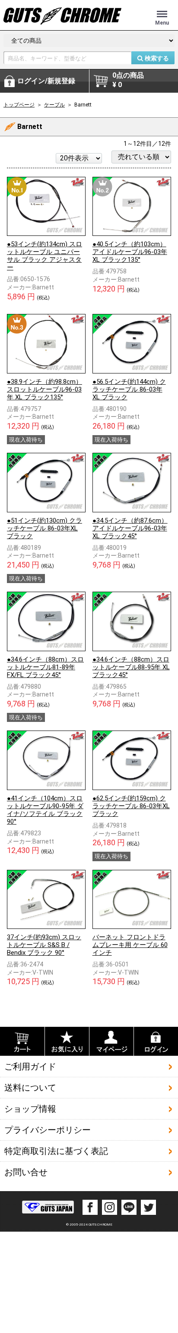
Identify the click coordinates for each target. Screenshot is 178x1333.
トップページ (19, 105)
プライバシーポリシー (47, 1130)
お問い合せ (26, 1172)
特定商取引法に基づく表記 (56, 1151)
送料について (30, 1087)
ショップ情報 (30, 1109)
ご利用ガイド (30, 1066)
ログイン (46, 81)
